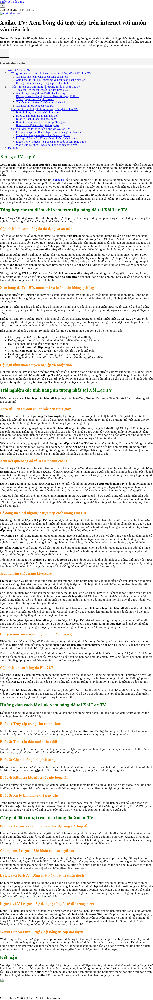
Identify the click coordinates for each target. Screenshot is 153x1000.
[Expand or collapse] (1, 60)
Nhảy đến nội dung (12, 1)
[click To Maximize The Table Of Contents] (4, 53)
